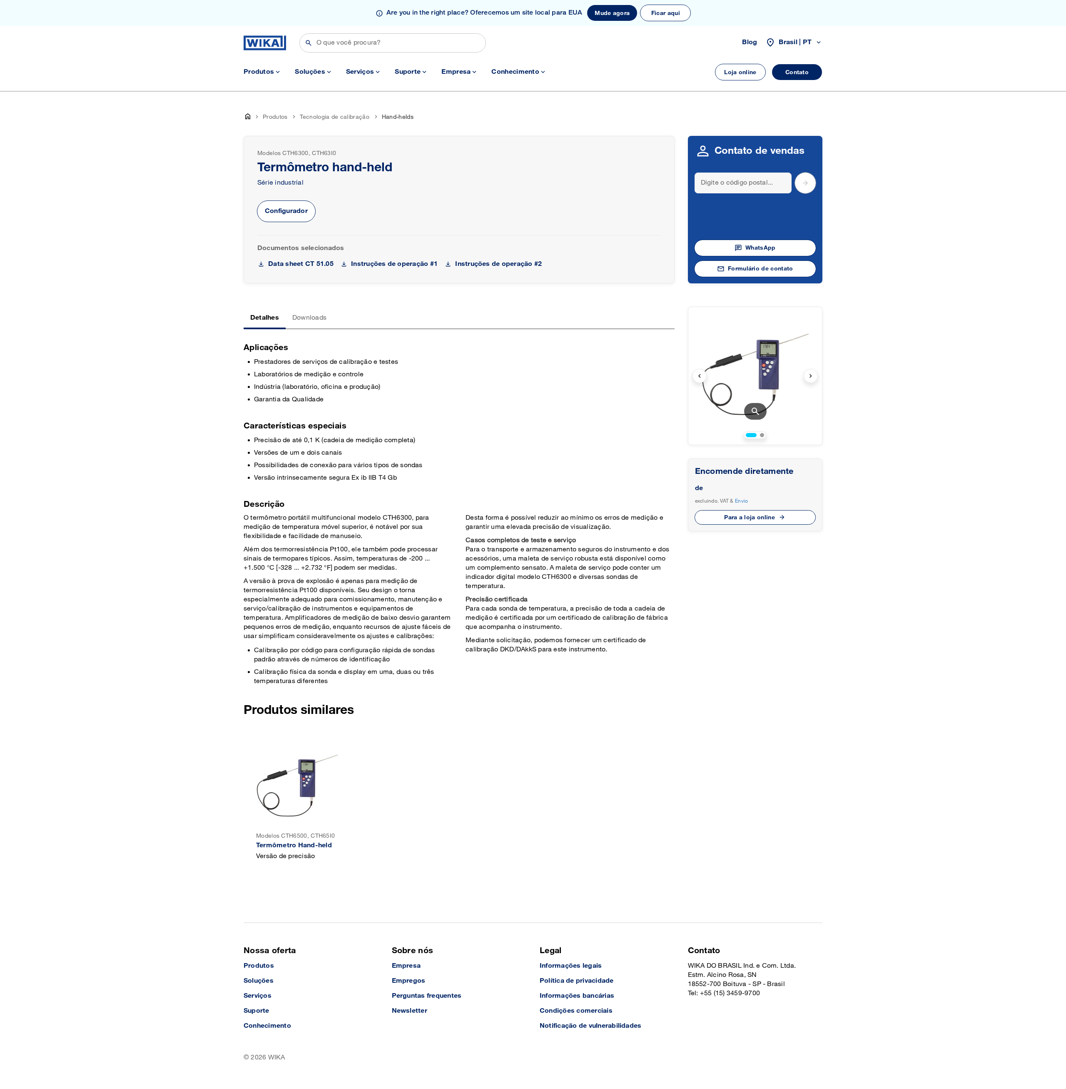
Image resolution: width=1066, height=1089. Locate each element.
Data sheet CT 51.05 (301, 264)
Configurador (286, 211)
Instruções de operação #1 (394, 264)
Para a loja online (749, 517)
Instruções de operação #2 (498, 264)
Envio (741, 501)
